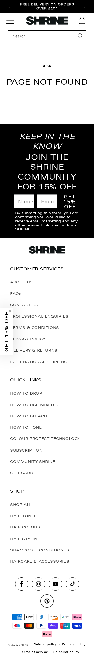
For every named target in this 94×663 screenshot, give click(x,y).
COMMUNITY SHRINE (32, 462)
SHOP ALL (21, 505)
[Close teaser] (10, 311)
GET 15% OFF (69, 201)
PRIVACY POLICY (27, 339)
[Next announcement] (84, 6)
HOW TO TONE (26, 427)
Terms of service (34, 652)
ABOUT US (21, 282)
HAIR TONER (23, 516)
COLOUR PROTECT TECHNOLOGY (45, 439)
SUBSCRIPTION (26, 450)
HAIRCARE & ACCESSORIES (39, 561)
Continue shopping (47, 100)
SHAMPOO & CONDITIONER (39, 550)
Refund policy (45, 644)
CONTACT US (24, 305)
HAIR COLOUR (25, 527)
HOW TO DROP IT (28, 393)
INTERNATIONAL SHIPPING (38, 362)
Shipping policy (66, 652)
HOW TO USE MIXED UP (35, 405)
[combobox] (47, 36)
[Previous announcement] (9, 6)
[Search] (80, 36)
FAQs (15, 294)
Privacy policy (74, 644)
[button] (10, 20)
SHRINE (23, 644)
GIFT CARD (21, 473)
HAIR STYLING (25, 539)
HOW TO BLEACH (28, 416)
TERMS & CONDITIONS (34, 328)
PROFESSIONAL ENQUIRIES (39, 316)
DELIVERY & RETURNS (33, 350)
